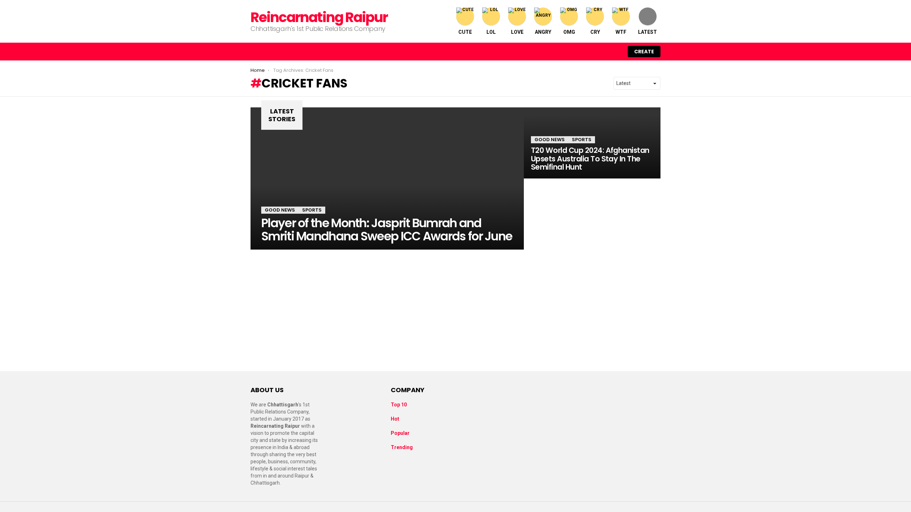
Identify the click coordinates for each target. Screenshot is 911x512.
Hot (395, 419)
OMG (569, 32)
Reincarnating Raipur (319, 17)
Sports (312, 210)
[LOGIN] (615, 51)
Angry (543, 32)
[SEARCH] (600, 51)
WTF (621, 32)
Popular (400, 433)
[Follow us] (585, 51)
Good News (280, 210)
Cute (465, 32)
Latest (647, 32)
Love (517, 32)
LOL (491, 32)
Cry (595, 32)
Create (644, 51)
